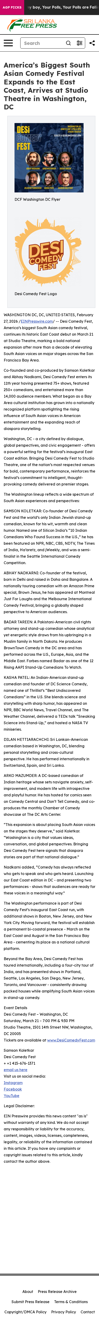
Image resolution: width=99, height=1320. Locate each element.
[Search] (68, 43)
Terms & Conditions (71, 1301)
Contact (88, 1312)
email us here (15, 1069)
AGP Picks (12, 7)
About (27, 1291)
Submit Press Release (31, 1301)
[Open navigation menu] (8, 43)
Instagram (13, 1082)
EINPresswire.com (37, 321)
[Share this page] (92, 43)
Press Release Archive (57, 1291)
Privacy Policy (63, 1312)
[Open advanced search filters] (79, 43)
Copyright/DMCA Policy (25, 1312)
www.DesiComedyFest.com (71, 1040)
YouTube (11, 1095)
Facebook (13, 1089)
